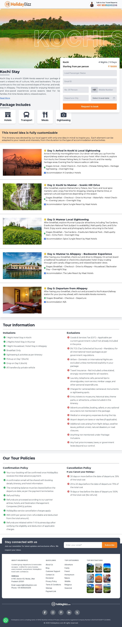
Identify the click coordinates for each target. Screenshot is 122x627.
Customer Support (53, 571)
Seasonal (68, 588)
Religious (68, 585)
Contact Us (50, 575)
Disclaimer (50, 578)
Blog (47, 568)
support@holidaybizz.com (26, 585)
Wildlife (67, 581)
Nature (67, 578)
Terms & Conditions (53, 585)
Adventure (69, 565)
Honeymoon (69, 575)
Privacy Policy (51, 581)
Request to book (89, 106)
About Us (49, 565)
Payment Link (51, 591)
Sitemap (49, 588)
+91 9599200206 (24, 588)
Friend (67, 571)
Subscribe (109, 545)
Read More (5, 98)
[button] (17, 619)
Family (67, 568)
